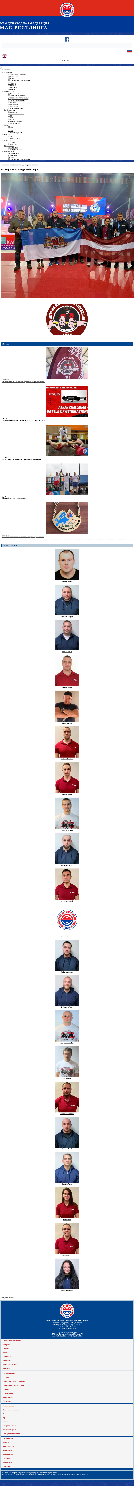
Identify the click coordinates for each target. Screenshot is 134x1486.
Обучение (7, 140)
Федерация (8, 72)
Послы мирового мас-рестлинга (19, 80)
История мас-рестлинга (16, 95)
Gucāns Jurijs (67, 687)
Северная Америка (15, 121)
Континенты (12, 112)
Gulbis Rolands (67, 723)
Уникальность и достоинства (18, 97)
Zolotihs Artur (67, 1184)
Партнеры (7, 1466)
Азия (10, 116)
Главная (5, 165)
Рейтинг (11, 157)
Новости (7, 134)
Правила (6, 1389)
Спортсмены (12, 155)
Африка (11, 117)
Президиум (12, 84)
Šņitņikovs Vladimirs (67, 1114)
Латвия (35, 165)
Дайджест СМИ (14, 138)
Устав (10, 82)
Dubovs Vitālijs (67, 652)
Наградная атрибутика (16, 108)
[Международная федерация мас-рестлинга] (67, 17)
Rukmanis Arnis (67, 1007)
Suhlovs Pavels (67, 1149)
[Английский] (4, 58)
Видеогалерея (8, 1454)
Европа (11, 119)
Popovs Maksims (67, 937)
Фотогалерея (8, 1450)
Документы (12, 87)
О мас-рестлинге (14, 93)
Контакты (11, 89)
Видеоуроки (12, 144)
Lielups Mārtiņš (67, 901)
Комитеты (12, 86)
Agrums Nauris (67, 581)
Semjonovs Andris (67, 1043)
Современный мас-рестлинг (18, 99)
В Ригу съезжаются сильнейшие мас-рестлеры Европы (23, 537)
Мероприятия (9, 146)
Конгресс (6, 1345)
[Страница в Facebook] (67, 41)
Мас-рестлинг (5, 69)
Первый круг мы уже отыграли (14, 498)
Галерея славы (9, 151)
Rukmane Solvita (67, 1290)
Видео (10, 131)
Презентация (13, 106)
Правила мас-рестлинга (16, 101)
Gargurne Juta (67, 1255)
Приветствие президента (17, 74)
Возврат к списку (7, 1298)
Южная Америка (14, 123)
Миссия (11, 78)
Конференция (13, 76)
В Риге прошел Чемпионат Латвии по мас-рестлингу (22, 459)
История (6, 1377)
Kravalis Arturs (67, 830)
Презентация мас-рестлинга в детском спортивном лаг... (23, 382)
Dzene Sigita (67, 1220)
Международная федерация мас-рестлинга (67, 1320)
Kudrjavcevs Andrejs (67, 865)
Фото (10, 129)
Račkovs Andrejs (67, 972)
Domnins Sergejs (67, 617)
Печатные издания (15, 133)
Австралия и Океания (16, 114)
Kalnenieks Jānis (67, 759)
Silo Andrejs (67, 1078)
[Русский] (129, 52)
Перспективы (13, 102)
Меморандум (13, 104)
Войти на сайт (67, 60)
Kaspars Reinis (67, 794)
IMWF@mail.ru (71, 1328)
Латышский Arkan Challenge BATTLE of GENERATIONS (24, 420)
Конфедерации (9, 110)
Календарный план (15, 149)
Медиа (6, 125)
